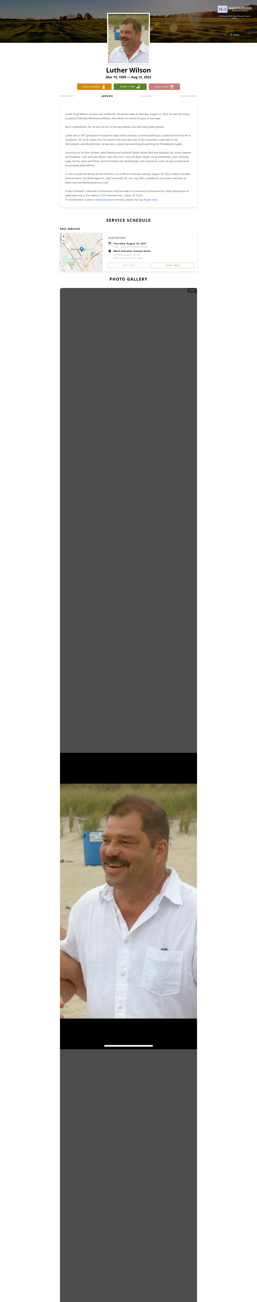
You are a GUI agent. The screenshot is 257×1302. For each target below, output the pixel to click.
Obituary (67, 96)
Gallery (147, 96)
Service (107, 96)
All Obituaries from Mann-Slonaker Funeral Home (234, 17)
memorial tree (103, 199)
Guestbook (189, 96)
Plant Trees (173, 265)
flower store (150, 199)
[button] (81, 249)
